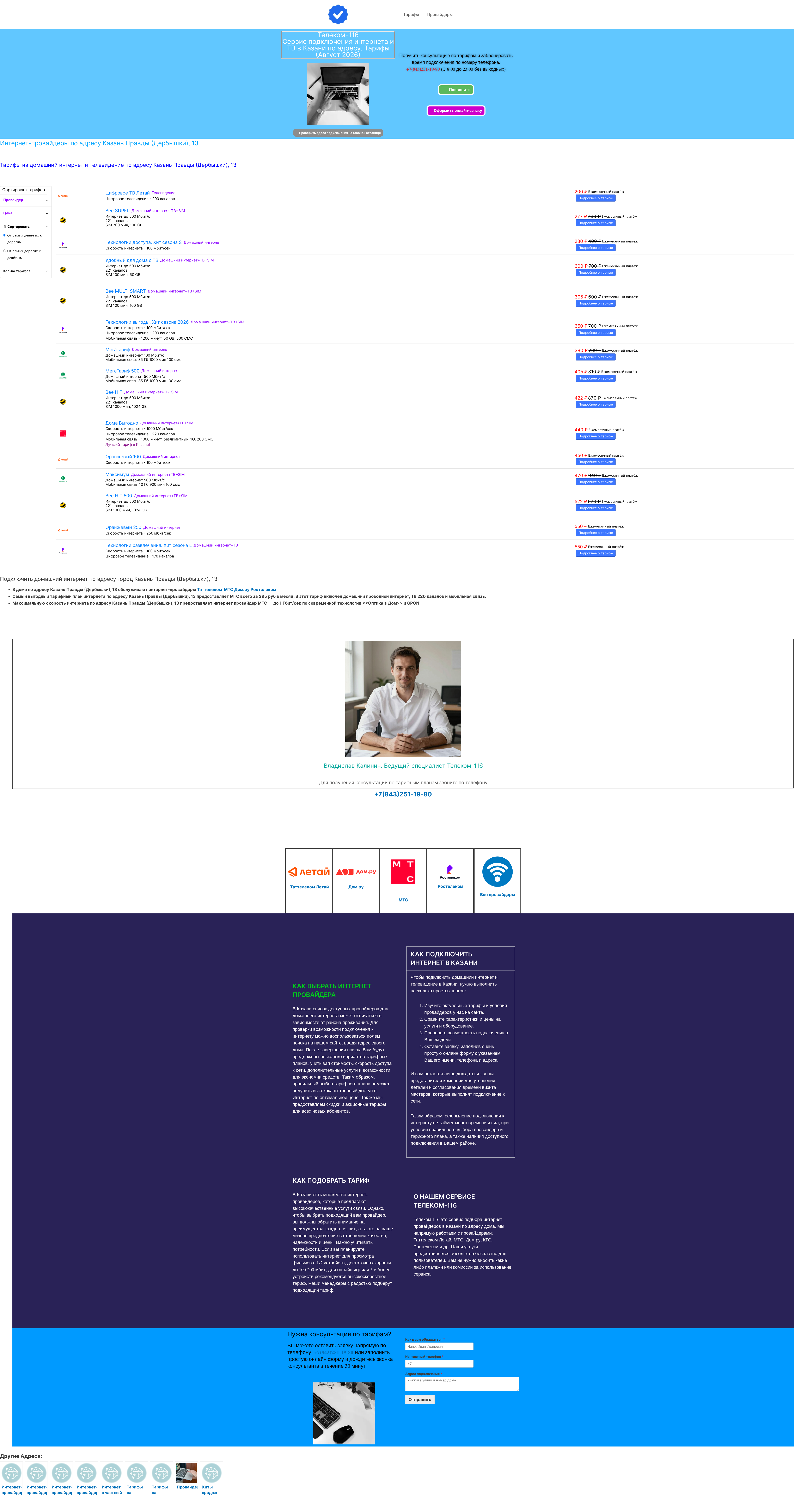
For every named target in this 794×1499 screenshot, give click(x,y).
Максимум (117, 474)
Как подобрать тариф (331, 1180)
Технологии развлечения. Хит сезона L (148, 545)
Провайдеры (440, 14)
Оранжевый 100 (123, 456)
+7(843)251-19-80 (423, 69)
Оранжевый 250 (123, 527)
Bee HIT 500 (118, 495)
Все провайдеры (497, 894)
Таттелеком (209, 589)
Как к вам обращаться (425, 1339)
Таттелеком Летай (309, 886)
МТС (228, 589)
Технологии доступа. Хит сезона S (143, 242)
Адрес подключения (423, 1374)
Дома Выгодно (121, 423)
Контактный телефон (424, 1357)
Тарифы (411, 14)
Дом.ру (242, 589)
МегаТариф (117, 349)
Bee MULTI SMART (125, 291)
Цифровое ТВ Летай (127, 193)
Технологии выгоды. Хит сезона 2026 (147, 322)
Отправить (420, 1399)
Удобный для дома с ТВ (131, 260)
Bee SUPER (117, 210)
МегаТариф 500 (122, 371)
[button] (342, 990)
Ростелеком (263, 589)
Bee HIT (113, 392)
